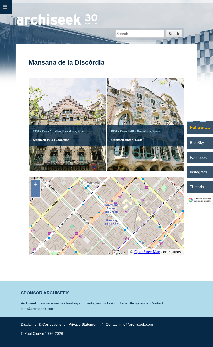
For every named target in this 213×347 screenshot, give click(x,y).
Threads (197, 187)
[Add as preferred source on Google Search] (200, 202)
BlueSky (197, 142)
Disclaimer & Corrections (41, 324)
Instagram (198, 172)
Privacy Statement (83, 324)
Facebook (198, 157)
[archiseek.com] (57, 25)
